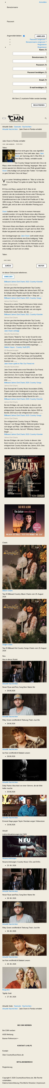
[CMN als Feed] (43, 135)
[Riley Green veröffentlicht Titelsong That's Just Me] (24, 704)
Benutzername (12, 7)
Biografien (6, 990)
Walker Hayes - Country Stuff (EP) (17, 347)
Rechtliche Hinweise (27, 1083)
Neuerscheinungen (9, 858)
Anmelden (8, 277)
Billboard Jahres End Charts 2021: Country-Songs (22, 298)
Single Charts (7, 645)
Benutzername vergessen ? (36, 42)
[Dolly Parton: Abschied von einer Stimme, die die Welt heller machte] (24, 770)
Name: (41, 50)
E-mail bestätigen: (37, 87)
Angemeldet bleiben (14, 36)
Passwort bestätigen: (35, 72)
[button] (10, 1039)
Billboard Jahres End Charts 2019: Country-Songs (22, 415)
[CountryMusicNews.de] (16, 118)
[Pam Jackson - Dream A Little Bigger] (24, 520)
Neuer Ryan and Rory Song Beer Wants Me (18, 687)
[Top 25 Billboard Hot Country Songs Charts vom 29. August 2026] (24, 621)
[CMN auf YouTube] (38, 135)
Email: (41, 80)
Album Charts (7, 591)
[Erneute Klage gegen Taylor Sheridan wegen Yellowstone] (24, 805)
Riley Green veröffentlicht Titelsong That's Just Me (21, 720)
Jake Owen (25, 236)
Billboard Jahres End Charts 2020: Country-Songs (22, 383)
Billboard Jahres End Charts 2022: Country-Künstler (23, 282)
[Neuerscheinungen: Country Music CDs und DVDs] (24, 846)
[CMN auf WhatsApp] (34, 135)
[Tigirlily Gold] (24, 978)
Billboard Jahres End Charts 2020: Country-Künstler (23, 399)
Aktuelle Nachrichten (10, 684)
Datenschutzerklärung (10, 1083)
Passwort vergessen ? (38, 39)
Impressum (41, 1083)
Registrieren (42, 44)
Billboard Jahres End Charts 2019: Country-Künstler (23, 434)
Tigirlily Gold (6, 993)
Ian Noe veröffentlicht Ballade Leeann (16, 753)
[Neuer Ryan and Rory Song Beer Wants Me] (24, 671)
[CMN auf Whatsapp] (35, 1014)
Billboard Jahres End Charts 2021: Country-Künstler (23, 314)
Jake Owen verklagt (11, 331)
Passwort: (40, 65)
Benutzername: (38, 57)
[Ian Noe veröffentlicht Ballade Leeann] (24, 737)
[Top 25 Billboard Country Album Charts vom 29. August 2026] (24, 567)
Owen (4, 171)
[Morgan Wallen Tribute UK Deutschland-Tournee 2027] (24, 477)
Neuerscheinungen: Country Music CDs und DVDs (21, 862)
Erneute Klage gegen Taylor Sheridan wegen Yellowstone (23, 821)
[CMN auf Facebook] (25, 135)
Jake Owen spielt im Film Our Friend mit (19, 364)
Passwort (10, 21)
